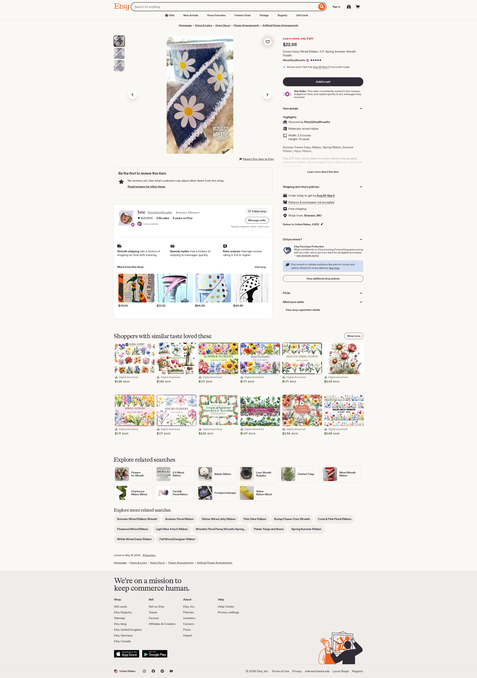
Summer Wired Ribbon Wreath (139, 520)
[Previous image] (132, 94)
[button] (257, 220)
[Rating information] (138, 218)
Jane (141, 212)
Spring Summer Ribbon (308, 530)
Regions (357, 671)
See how (334, 267)
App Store (126, 654)
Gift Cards (302, 15)
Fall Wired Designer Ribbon (179, 540)
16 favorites (149, 555)
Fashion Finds (243, 15)
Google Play (154, 654)
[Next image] (267, 94)
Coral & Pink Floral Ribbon (336, 520)
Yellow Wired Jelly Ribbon (220, 520)
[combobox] (224, 6)
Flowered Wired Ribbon (134, 530)
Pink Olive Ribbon (257, 520)
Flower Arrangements (246, 25)
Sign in (336, 6)
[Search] (321, 6)
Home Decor (222, 25)
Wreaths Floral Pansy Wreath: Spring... (222, 530)
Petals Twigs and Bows (270, 530)
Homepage (185, 25)
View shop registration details (303, 309)
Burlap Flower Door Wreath (293, 520)
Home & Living (203, 25)
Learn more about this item (323, 171)
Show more (354, 335)
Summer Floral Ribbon (181, 520)
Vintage (264, 15)
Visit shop (260, 266)
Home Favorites (216, 15)
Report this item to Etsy (258, 159)
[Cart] (357, 6)
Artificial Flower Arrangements (280, 25)
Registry (282, 15)
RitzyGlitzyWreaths (294, 60)
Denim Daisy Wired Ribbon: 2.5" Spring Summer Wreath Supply (319, 53)
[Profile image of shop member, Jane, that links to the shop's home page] (139, 224)
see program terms (308, 255)
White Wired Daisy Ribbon (136, 540)
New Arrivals (190, 15)
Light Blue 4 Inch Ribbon (173, 530)
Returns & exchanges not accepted (311, 202)
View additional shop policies (323, 278)
